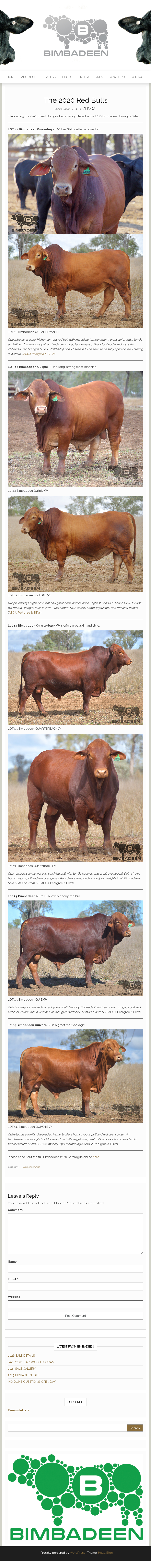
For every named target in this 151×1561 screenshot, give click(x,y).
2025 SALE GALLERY (22, 1368)
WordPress (77, 1552)
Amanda (89, 108)
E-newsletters (18, 1410)
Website (14, 1297)
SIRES (99, 77)
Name (13, 1261)
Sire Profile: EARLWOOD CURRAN (31, 1362)
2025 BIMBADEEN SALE (24, 1375)
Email (13, 1279)
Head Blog (105, 1552)
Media (84, 77)
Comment (16, 1210)
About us (29, 77)
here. (96, 1157)
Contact (138, 77)
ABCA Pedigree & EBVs (38, 354)
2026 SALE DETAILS (21, 1355)
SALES (49, 77)
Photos (68, 77)
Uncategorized (31, 1166)
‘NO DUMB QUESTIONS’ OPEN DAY (32, 1381)
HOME (10, 77)
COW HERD (117, 77)
